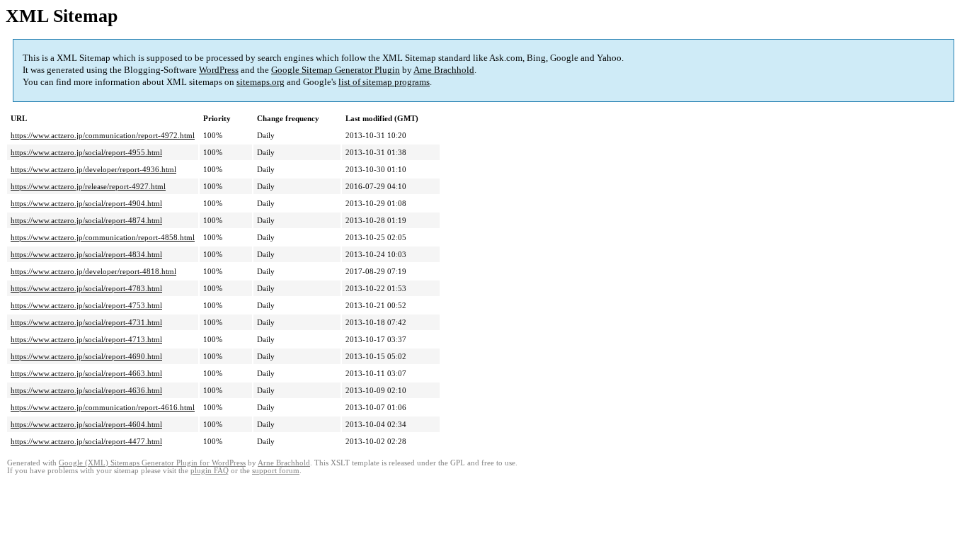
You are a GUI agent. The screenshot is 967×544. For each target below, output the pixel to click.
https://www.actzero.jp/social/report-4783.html (86, 288)
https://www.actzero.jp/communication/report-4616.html (103, 407)
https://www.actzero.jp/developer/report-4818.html (93, 271)
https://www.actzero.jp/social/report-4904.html (86, 203)
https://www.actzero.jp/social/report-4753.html (86, 305)
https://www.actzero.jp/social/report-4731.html (86, 322)
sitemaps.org (260, 81)
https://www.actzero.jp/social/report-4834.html (86, 254)
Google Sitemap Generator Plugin (335, 69)
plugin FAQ (209, 471)
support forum (275, 471)
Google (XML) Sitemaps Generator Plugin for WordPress (152, 463)
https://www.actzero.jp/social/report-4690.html (86, 356)
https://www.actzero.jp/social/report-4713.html (86, 339)
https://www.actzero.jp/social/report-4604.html (86, 424)
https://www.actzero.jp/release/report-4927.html (88, 186)
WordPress (219, 69)
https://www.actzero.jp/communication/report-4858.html (103, 237)
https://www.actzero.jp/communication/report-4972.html (103, 135)
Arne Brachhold (443, 69)
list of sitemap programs (384, 81)
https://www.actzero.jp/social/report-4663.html (86, 373)
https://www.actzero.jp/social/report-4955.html (86, 152)
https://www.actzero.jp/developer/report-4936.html (93, 169)
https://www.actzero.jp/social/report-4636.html (86, 390)
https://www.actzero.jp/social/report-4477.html (86, 441)
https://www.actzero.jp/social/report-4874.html (86, 220)
